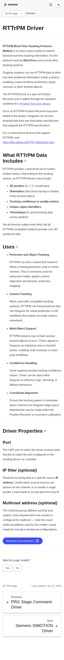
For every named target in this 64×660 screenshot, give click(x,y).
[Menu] (58, 4)
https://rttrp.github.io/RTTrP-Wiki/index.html (28, 142)
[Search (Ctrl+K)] (50, 4)
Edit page (12, 585)
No (17, 568)
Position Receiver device (35, 103)
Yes (7, 568)
